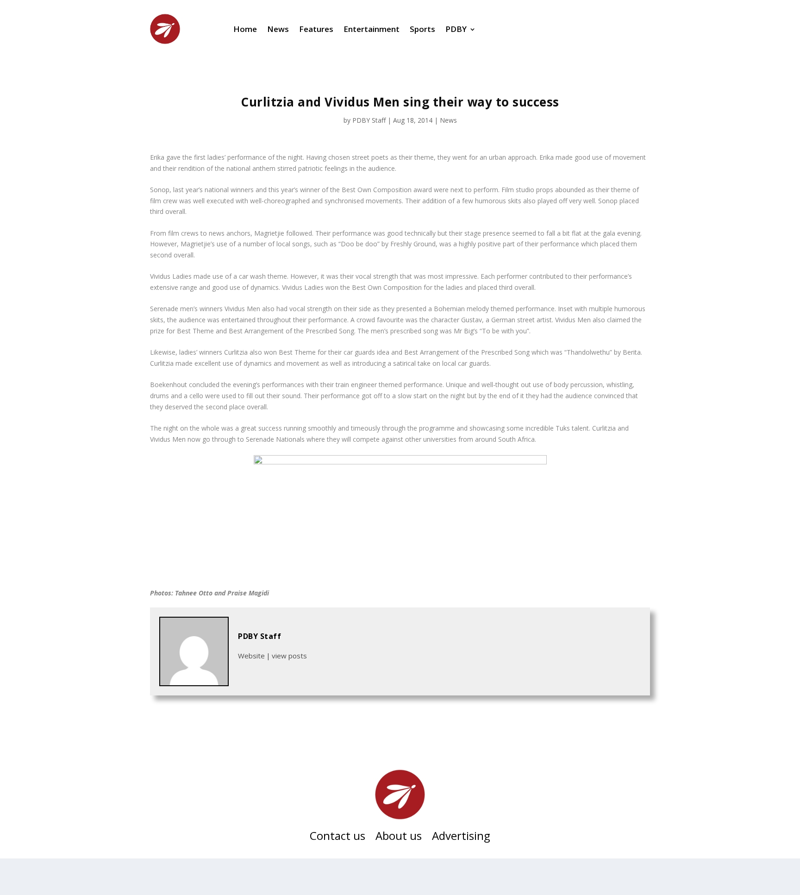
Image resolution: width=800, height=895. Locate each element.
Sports (422, 29)
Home (245, 29)
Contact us (337, 837)
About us (398, 837)
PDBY (456, 29)
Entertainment (372, 29)
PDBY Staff (369, 120)
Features (316, 29)
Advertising (461, 837)
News (278, 29)
